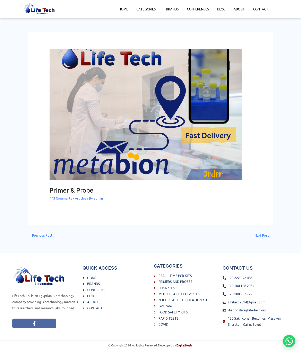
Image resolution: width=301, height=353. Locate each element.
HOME (123, 9)
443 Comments (61, 198)
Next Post (264, 235)
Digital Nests (185, 345)
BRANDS (172, 9)
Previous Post (40, 235)
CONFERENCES (198, 9)
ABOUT (239, 9)
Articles (80, 198)
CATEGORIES (146, 9)
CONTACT (260, 9)
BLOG (221, 9)
